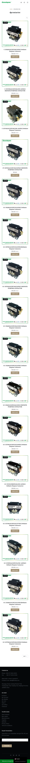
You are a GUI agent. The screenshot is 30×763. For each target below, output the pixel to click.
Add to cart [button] (15, 56)
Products (4, 695)
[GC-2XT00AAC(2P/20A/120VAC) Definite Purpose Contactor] (15, 626)
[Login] (21, 2)
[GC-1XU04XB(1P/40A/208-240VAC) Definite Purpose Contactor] (15, 468)
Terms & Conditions (7, 725)
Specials (4, 722)
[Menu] (27, 2)
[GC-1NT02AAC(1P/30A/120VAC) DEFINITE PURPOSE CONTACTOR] (15, 271)
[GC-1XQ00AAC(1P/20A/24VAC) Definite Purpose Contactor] (15, 310)
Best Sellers (5, 716)
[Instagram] (16, 755)
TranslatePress (23, 761)
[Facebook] (10, 755)
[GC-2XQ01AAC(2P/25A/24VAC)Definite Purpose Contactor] (15, 587)
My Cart (4, 701)
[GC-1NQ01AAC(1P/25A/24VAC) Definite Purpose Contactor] (15, 192)
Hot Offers (4, 704)
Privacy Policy (5, 723)
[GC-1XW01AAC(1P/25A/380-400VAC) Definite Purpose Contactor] (15, 547)
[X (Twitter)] (13, 755)
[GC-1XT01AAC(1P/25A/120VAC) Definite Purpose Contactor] (15, 429)
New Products (5, 714)
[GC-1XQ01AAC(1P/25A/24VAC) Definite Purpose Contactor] (15, 350)
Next (24, 656)
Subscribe (6, 745)
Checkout (4, 706)
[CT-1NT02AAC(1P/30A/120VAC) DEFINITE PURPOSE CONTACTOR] (15, 152)
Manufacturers (5, 718)
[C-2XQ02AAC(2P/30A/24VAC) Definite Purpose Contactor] (15, 34)
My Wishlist (5, 699)
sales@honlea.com (14, 680)
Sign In (3, 703)
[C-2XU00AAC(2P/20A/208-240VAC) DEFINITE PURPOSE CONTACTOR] (15, 73)
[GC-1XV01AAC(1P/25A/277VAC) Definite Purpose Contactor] (15, 508)
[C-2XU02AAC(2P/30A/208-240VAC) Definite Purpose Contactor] (15, 113)
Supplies (4, 720)
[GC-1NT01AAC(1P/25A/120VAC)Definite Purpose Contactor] (15, 231)
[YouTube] (19, 755)
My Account (5, 697)
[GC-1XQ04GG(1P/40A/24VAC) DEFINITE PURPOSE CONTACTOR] (15, 389)
